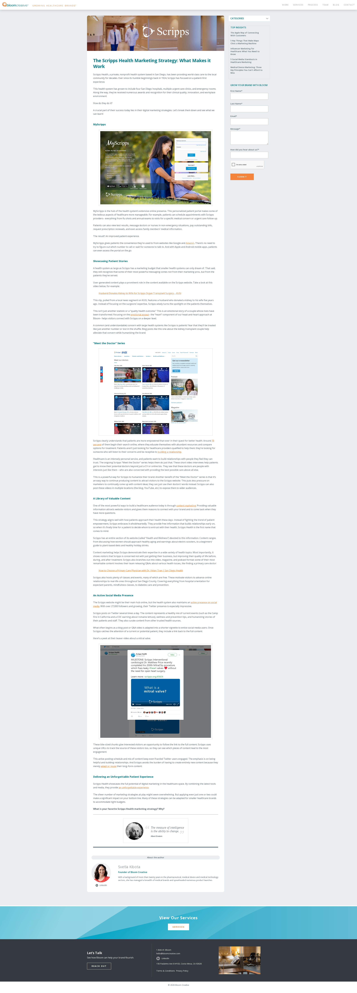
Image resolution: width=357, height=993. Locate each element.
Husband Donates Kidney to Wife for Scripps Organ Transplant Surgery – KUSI (140, 293)
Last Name (236, 103)
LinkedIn (165, 958)
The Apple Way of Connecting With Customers (245, 34)
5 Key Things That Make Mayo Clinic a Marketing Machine (245, 42)
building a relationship (169, 451)
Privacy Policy (182, 970)
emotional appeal (140, 314)
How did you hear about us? (244, 149)
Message (235, 129)
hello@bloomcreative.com (168, 953)
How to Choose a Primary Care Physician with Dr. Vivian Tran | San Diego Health (141, 570)
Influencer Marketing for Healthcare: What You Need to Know (245, 51)
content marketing (186, 505)
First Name (236, 91)
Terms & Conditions (166, 970)
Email (233, 116)
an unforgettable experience (134, 787)
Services (179, 927)
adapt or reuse (108, 766)
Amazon (190, 243)
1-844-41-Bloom (163, 950)
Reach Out (99, 966)
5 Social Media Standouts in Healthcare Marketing (244, 60)
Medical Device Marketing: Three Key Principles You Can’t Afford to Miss (246, 70)
